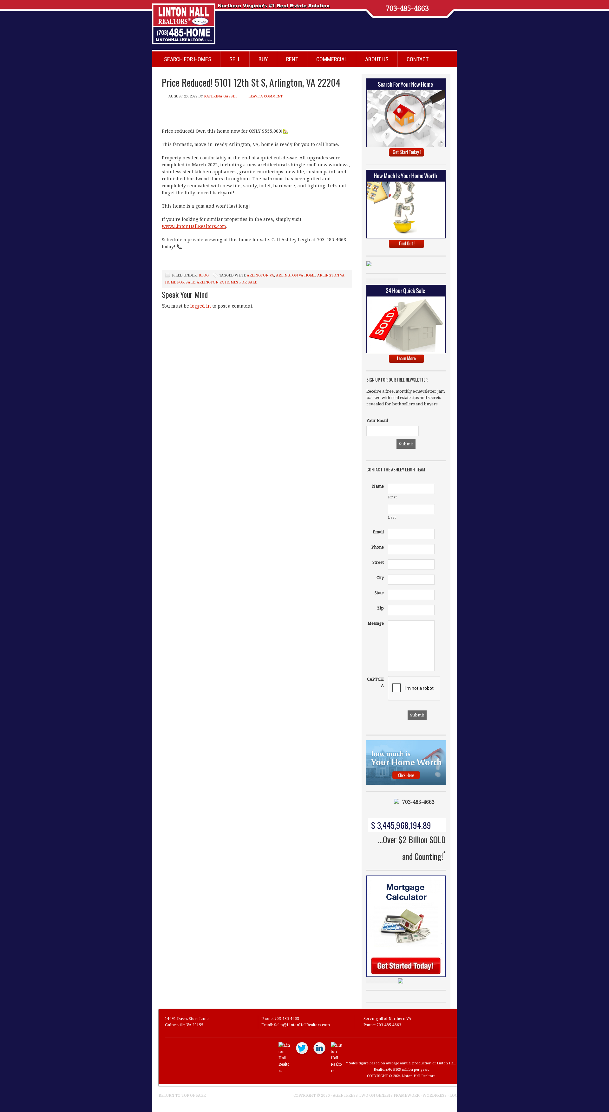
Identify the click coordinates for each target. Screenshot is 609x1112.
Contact (418, 59)
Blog (204, 275)
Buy (263, 59)
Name (378, 486)
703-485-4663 (407, 8)
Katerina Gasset (220, 96)
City (380, 577)
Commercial (331, 59)
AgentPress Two (350, 1095)
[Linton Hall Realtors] (284, 1071)
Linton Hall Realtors (298, 20)
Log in (456, 1095)
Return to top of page (182, 1095)
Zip (380, 608)
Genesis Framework (398, 1095)
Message (376, 623)
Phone (377, 547)
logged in (200, 306)
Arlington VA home (295, 275)
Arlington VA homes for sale (227, 282)
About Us (377, 59)
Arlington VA (260, 275)
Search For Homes (187, 59)
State (379, 592)
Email (378, 531)
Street (378, 562)
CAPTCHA (375, 682)
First (392, 497)
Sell (234, 59)
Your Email (377, 420)
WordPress (434, 1095)
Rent (292, 59)
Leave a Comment (265, 96)
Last (392, 518)
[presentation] (436, 688)
